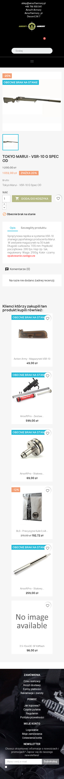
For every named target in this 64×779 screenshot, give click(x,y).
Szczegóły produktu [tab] (33, 228)
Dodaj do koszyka (31, 198)
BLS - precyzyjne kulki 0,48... (32, 530)
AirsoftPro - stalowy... (32, 588)
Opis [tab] (12, 228)
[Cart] (43, 40)
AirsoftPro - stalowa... (32, 473)
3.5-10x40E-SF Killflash (32, 646)
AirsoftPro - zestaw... (32, 416)
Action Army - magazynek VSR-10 (32, 358)
